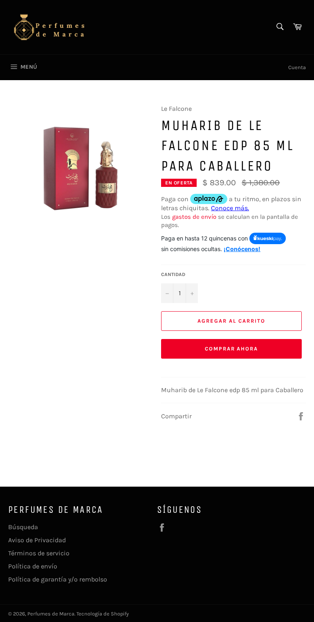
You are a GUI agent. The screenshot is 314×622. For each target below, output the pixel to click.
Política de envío (32, 566)
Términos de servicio (39, 553)
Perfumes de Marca (50, 614)
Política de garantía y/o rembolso (57, 579)
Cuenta (297, 67)
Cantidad (173, 274)
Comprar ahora (231, 349)
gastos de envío (194, 216)
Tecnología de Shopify (102, 614)
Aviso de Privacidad (37, 540)
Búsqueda (23, 527)
